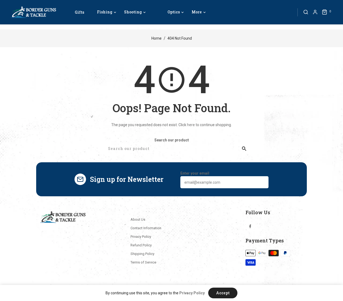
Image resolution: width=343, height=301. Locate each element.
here (191, 125)
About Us (138, 219)
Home (156, 38)
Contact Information (146, 228)
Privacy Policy (141, 237)
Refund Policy (141, 245)
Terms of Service (143, 262)
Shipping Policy (142, 254)
